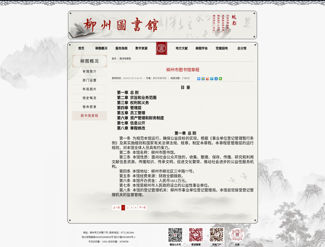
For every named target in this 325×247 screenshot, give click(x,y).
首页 (81, 48)
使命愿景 (90, 106)
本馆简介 (90, 71)
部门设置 (90, 80)
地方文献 (182, 48)
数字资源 (141, 48)
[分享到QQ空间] (203, 78)
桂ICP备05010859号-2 (124, 237)
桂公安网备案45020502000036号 (97, 237)
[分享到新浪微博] (207, 78)
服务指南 (121, 48)
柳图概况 (101, 48)
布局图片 (90, 89)
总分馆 (241, 48)
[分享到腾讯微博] (211, 78)
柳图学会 (202, 48)
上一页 (116, 207)
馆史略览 (90, 98)
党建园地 (222, 48)
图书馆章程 (90, 115)
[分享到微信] (220, 78)
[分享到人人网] (216, 78)
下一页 (142, 207)
